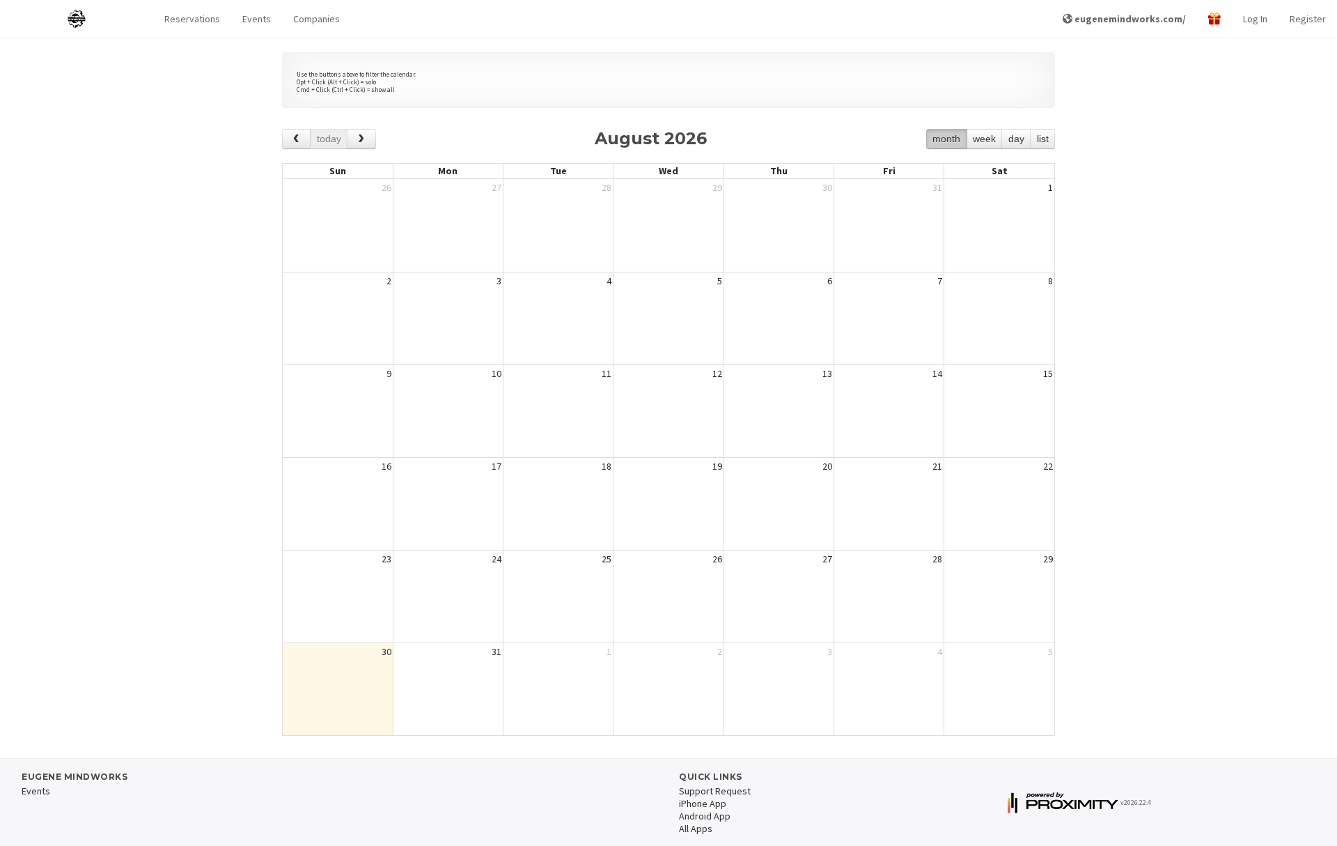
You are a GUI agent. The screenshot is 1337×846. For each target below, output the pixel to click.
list (1043, 138)
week (984, 138)
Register (1308, 19)
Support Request (715, 791)
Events (256, 19)
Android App (704, 816)
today (329, 138)
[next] (361, 139)
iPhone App (702, 803)
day (1016, 138)
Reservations (192, 19)
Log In (1255, 19)
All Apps (695, 828)
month (946, 138)
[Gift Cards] (1214, 19)
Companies (316, 19)
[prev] (296, 139)
